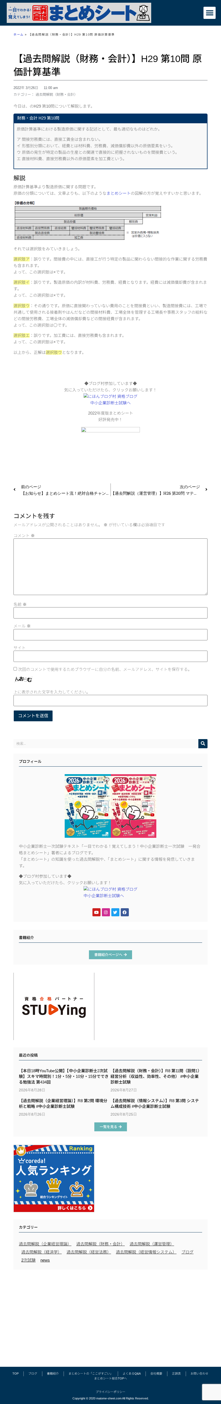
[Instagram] (106, 912)
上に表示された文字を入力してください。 (51, 692)
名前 (20, 604)
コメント (24, 536)
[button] (209, 13)
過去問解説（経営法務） (89, 1252)
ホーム (18, 34)
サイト (19, 648)
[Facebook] (125, 912)
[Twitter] (115, 912)
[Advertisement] (110, 1315)
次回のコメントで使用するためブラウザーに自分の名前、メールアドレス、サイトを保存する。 (105, 669)
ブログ (187, 1252)
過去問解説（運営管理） (152, 1244)
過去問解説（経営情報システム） (146, 1252)
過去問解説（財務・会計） (57, 95)
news (45, 1260)
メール (22, 626)
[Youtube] (96, 912)
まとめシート (118, 193)
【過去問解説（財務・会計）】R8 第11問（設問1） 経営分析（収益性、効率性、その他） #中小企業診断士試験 (156, 1076)
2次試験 (28, 1260)
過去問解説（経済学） (41, 1252)
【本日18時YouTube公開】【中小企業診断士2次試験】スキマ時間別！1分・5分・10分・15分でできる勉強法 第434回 (64, 1076)
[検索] (203, 743)
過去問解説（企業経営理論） (45, 1244)
